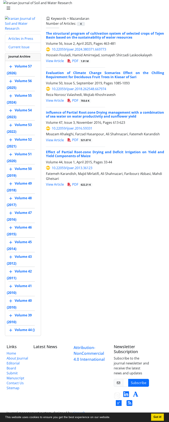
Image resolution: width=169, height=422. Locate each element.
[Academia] (135, 395)
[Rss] (129, 404)
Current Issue (18, 47)
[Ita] (117, 395)
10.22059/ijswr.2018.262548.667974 (79, 89)
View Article (55, 61)
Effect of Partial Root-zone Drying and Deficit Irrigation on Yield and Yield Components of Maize (105, 154)
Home (11, 353)
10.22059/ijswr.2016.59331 (72, 128)
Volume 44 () (25, 330)
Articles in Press (20, 38)
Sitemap (13, 388)
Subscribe (138, 383)
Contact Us (15, 383)
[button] (111, 417)
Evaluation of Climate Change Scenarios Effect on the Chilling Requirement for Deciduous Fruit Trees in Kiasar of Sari (105, 75)
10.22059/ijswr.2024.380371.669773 (79, 49)
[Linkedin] (126, 395)
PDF (80, 61)
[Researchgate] (119, 404)
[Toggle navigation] (83, 8)
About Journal (17, 358)
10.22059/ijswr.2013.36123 (72, 168)
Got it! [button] (157, 417)
